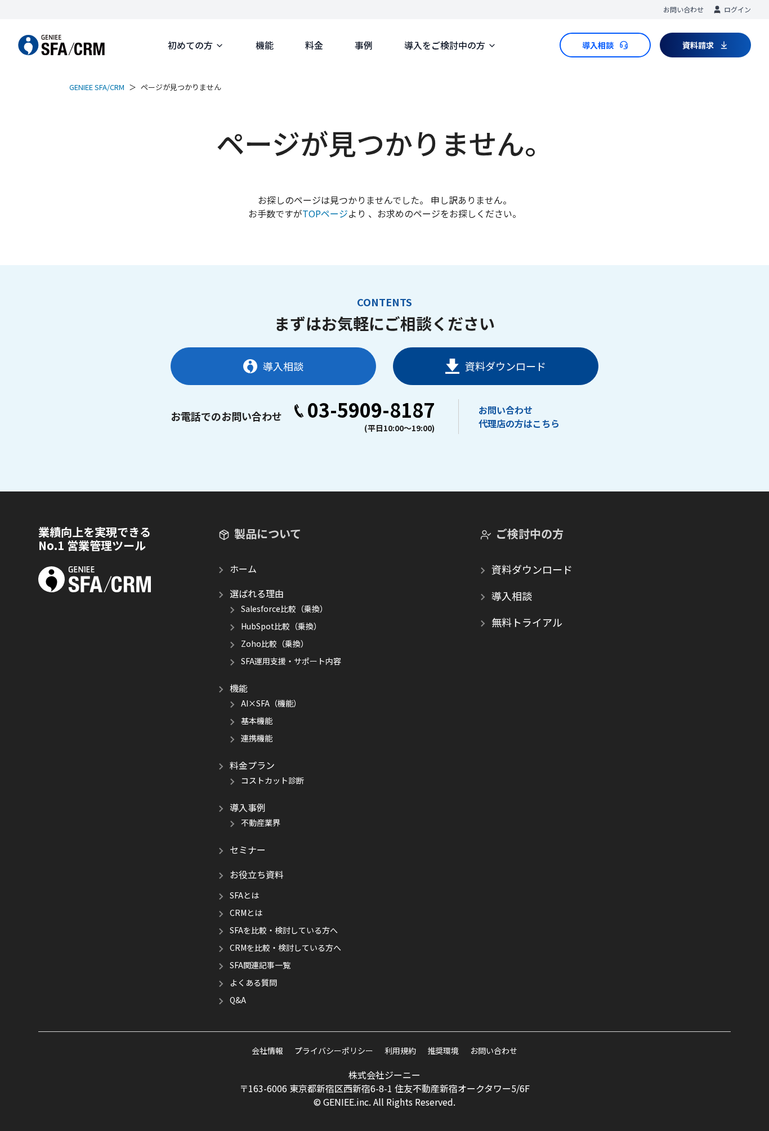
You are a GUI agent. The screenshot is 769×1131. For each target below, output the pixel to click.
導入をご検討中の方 (444, 45)
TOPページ (325, 213)
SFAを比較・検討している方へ (284, 930)
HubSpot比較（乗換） (281, 626)
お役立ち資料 (257, 874)
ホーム (243, 568)
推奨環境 (443, 1050)
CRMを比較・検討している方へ (285, 947)
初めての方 (190, 45)
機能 (265, 45)
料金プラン (252, 765)
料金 (314, 45)
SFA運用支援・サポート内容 (291, 661)
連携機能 (256, 738)
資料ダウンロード (505, 366)
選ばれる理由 (257, 593)
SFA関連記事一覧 (260, 965)
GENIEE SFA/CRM (96, 87)
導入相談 (283, 366)
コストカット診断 (272, 780)
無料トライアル (526, 622)
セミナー (248, 849)
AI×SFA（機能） (271, 703)
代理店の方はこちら (519, 423)
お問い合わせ (683, 9)
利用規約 (400, 1050)
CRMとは (246, 912)
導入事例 (248, 807)
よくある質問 (253, 982)
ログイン (737, 9)
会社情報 (267, 1050)
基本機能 (256, 720)
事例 (364, 45)
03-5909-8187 (371, 409)
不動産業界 (260, 822)
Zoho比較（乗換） (275, 643)
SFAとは (244, 895)
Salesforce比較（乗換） (284, 608)
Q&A (238, 999)
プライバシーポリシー (333, 1050)
